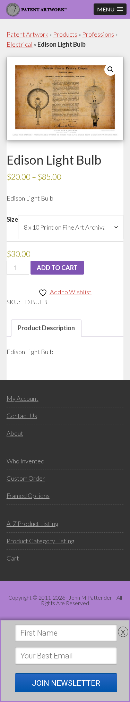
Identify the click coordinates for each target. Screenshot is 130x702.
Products (65, 34)
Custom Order (26, 478)
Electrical (20, 44)
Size (12, 219)
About (15, 433)
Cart (13, 558)
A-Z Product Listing (33, 523)
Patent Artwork (27, 34)
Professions (98, 34)
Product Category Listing (41, 541)
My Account (22, 398)
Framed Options (28, 495)
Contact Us (22, 415)
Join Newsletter (66, 683)
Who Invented (25, 461)
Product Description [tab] (46, 328)
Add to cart (57, 267)
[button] (110, 9)
